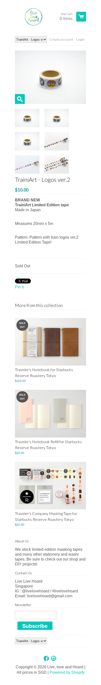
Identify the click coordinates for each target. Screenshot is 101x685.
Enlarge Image (20, 99)
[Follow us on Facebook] (47, 659)
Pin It (19, 287)
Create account (61, 39)
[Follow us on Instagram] (54, 659)
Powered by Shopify (67, 672)
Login (80, 39)
